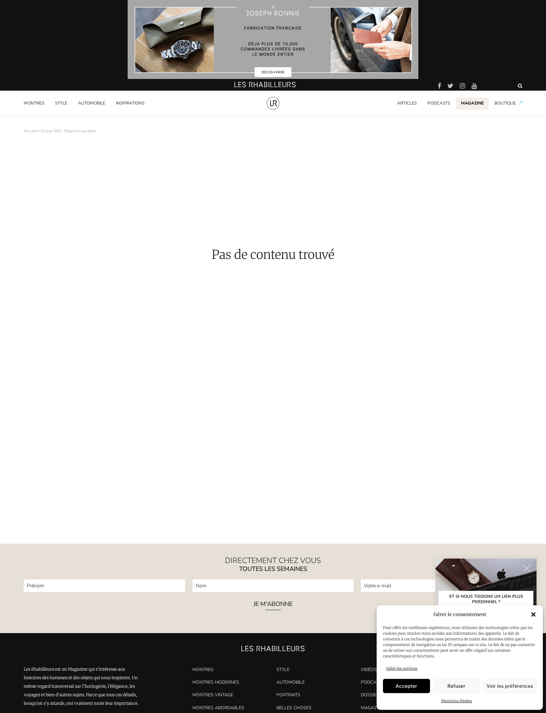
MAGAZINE (472, 103)
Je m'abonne (273, 604)
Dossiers (371, 695)
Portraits (124, 114)
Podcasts (439, 103)
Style (61, 103)
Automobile (91, 103)
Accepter (406, 686)
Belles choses (294, 708)
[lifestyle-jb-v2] (273, 39)
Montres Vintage (212, 695)
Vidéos (369, 670)
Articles (407, 103)
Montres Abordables (218, 708)
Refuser (456, 686)
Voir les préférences (510, 686)
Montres (34, 103)
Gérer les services (401, 668)
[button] (533, 614)
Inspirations (130, 103)
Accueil (30, 131)
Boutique (505, 103)
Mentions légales (456, 700)
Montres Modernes (46, 114)
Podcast (371, 682)
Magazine (372, 708)
